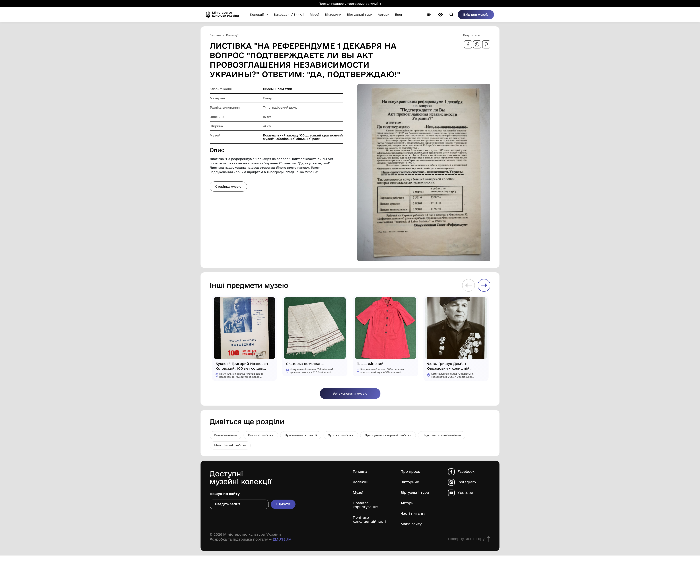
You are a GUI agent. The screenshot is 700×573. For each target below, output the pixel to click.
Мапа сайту (411, 524)
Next (484, 285)
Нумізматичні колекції (301, 435)
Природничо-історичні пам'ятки (388, 435)
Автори (407, 503)
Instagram (467, 482)
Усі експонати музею (350, 393)
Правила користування (365, 505)
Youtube (465, 493)
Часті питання (413, 513)
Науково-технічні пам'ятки (442, 435)
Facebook (466, 472)
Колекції (360, 482)
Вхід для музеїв (476, 14)
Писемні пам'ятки (277, 89)
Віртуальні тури (414, 492)
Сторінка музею (228, 186)
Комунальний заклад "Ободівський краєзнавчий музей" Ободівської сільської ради (303, 137)
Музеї (358, 492)
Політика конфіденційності (369, 519)
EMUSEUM (282, 539)
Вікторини (409, 482)
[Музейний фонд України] (224, 14)
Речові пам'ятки (225, 435)
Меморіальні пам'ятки (230, 445)
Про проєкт (411, 472)
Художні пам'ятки (340, 435)
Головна (360, 472)
